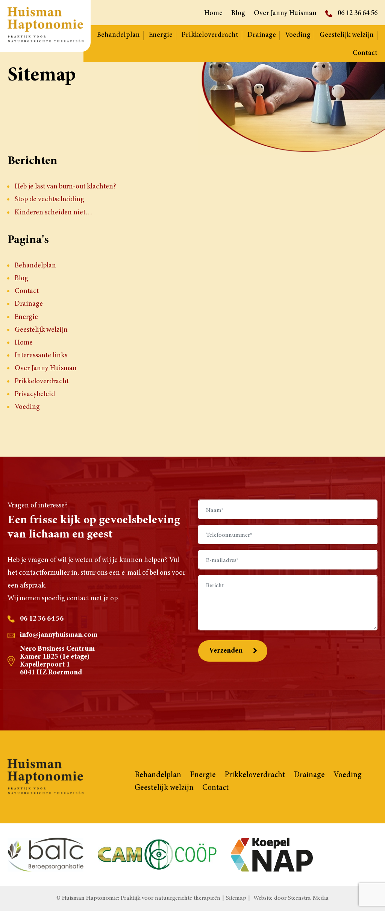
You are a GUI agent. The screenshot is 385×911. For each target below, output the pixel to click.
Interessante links (41, 355)
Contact (365, 53)
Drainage (261, 35)
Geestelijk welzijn (347, 35)
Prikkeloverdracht (210, 35)
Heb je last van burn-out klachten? (65, 186)
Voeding (298, 35)
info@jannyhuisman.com (58, 635)
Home (213, 13)
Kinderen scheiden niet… (53, 212)
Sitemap (236, 898)
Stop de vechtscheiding (49, 199)
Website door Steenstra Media (291, 898)
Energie (161, 35)
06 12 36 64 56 (357, 13)
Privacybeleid (35, 394)
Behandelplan (118, 35)
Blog (238, 13)
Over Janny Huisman (285, 13)
